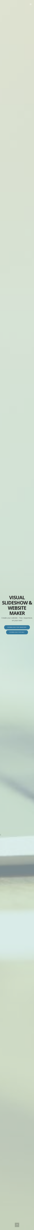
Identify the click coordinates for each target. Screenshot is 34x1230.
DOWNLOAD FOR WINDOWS (17, 627)
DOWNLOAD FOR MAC (17, 632)
